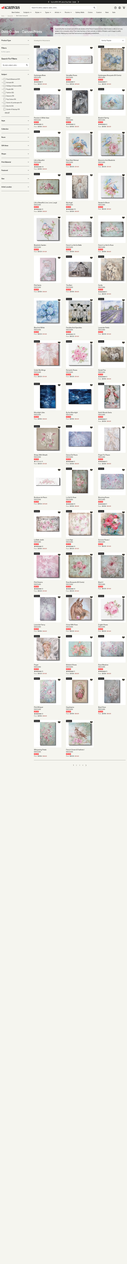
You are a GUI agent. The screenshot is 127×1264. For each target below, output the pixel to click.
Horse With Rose (72, 625)
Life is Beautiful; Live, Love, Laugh (45, 203)
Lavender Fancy (39, 625)
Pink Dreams (38, 582)
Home (2, 15)
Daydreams (70, 707)
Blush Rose (102, 707)
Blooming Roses (103, 497)
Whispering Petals (40, 750)
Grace (68, 118)
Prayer (36, 665)
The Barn (69, 285)
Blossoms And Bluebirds (106, 160)
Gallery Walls (79, 12)
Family (100, 285)
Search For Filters (9, 58)
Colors (90, 12)
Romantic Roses (71, 370)
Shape (3, 154)
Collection (4, 129)
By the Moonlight (72, 412)
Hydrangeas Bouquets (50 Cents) (109, 75)
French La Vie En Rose (106, 245)
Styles (37, 12)
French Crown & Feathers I (75, 750)
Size (2, 179)
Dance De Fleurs (72, 455)
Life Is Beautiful (39, 160)
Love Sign (69, 540)
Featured (4, 170)
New (106, 12)
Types (47, 12)
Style (3, 121)
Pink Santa (37, 285)
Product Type (6, 40)
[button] (2, 79)
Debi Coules (37, 77)
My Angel (69, 203)
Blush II (100, 582)
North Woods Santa (105, 412)
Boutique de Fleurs (40, 497)
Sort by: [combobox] (106, 40)
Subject (4, 74)
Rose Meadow (103, 665)
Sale (113, 12)
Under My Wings (39, 370)
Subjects (26, 12)
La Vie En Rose (71, 497)
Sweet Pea (102, 370)
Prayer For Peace (104, 455)
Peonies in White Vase (41, 118)
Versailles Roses (71, 75)
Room (3, 137)
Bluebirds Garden (40, 245)
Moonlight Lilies (39, 412)
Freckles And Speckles (74, 328)
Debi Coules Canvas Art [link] (22, 15)
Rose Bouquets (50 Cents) (75, 582)
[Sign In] (119, 7)
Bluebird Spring (103, 118)
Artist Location (6, 187)
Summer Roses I (103, 540)
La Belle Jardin (39, 540)
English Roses (103, 625)
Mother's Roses (71, 665)
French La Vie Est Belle (74, 245)
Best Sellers (16, 12)
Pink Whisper (38, 707)
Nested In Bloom (104, 203)
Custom (99, 12)
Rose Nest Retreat (72, 160)
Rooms (67, 12)
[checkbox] (4, 79)
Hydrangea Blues (40, 75)
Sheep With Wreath (41, 455)
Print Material (6, 162)
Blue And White (39, 328)
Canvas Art (10, 15)
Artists (57, 12)
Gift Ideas (4, 145)
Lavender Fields (103, 328)
